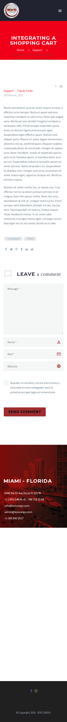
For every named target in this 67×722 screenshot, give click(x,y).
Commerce (13, 238)
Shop (30, 238)
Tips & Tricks (25, 90)
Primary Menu (60, 10)
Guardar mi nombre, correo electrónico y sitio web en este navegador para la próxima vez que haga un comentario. (35, 387)
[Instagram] (35, 691)
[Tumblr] (21, 249)
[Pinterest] (16, 249)
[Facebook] (6, 249)
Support (9, 90)
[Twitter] (11, 249)
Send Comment (24, 412)
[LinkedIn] (26, 249)
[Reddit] (32, 249)
